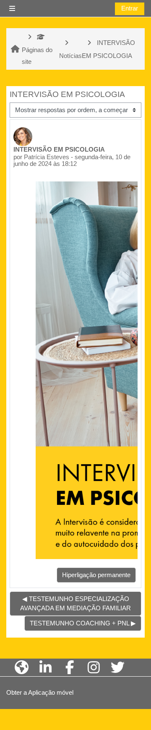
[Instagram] (94, 667)
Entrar (129, 8)
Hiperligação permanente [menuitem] (96, 575)
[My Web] (22, 667)
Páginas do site (37, 56)
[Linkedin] (45, 667)
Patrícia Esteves (46, 157)
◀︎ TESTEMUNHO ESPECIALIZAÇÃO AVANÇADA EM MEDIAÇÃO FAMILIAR (75, 604)
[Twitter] (118, 667)
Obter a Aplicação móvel (39, 692)
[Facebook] (70, 667)
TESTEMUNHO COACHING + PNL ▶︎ (83, 623)
